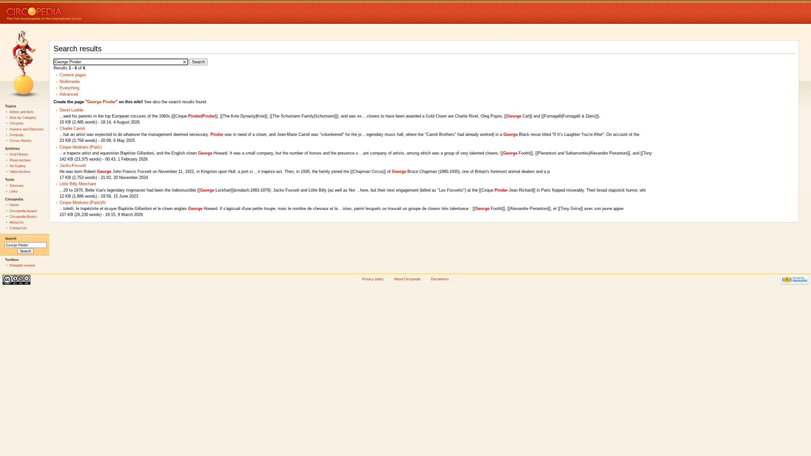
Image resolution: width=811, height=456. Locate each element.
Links (14, 191)
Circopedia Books (23, 216)
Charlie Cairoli (72, 128)
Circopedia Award (23, 211)
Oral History (19, 154)
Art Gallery (18, 166)
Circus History (21, 140)
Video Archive (20, 172)
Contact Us (18, 228)
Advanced (69, 94)
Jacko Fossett (73, 165)
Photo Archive (20, 160)
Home (14, 205)
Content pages (73, 75)
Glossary (17, 185)
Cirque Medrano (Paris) (81, 147)
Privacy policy (373, 279)
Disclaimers (440, 279)
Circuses (16, 123)
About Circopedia (407, 279)
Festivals (16, 135)
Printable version (22, 265)
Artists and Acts (22, 112)
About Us (17, 222)
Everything (69, 88)
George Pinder (101, 102)
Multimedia (70, 81)
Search (10, 238)
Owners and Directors (27, 129)
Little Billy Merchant (78, 184)
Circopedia (65, 12)
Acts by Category (23, 117)
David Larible (71, 110)
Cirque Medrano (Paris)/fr (82, 202)
